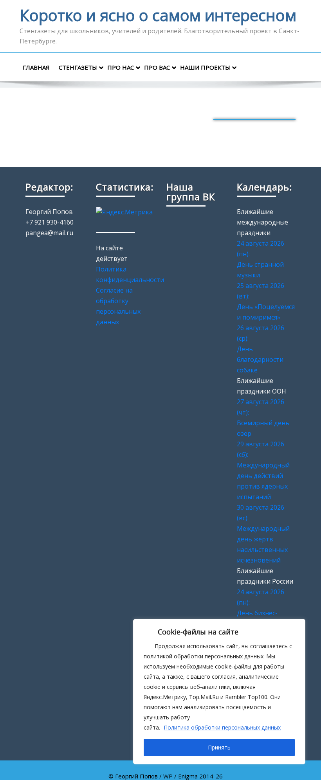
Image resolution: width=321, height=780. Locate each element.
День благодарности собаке (260, 359)
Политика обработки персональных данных (222, 727)
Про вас (157, 67)
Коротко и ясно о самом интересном (158, 15)
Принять (219, 747)
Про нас (120, 67)
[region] (219, 691)
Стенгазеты (78, 67)
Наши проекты (205, 67)
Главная (36, 67)
